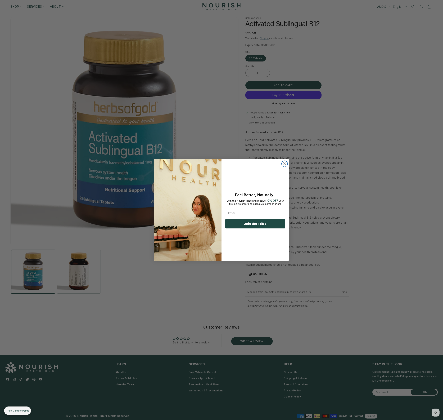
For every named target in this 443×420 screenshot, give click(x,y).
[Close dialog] (285, 164)
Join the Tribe (255, 224)
